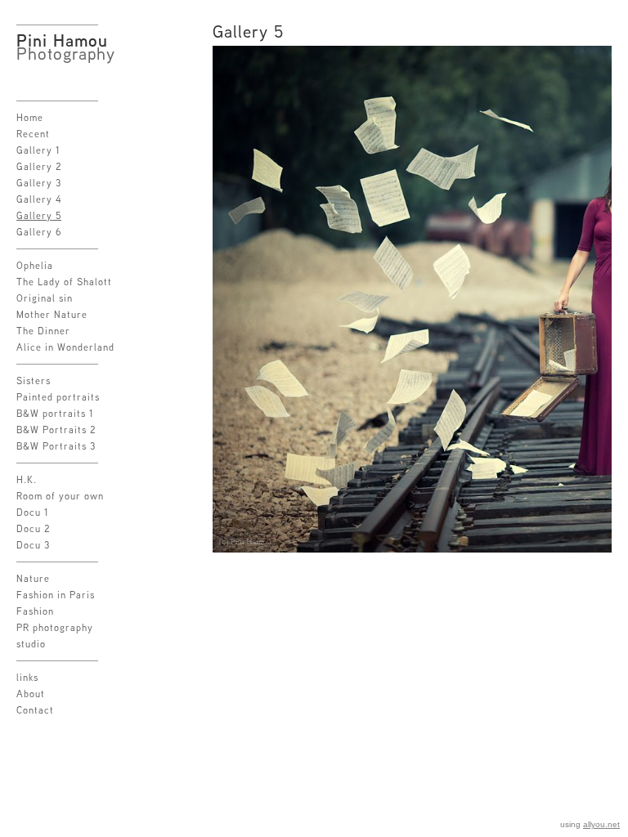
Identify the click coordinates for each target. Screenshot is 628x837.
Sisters (33, 380)
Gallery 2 (39, 166)
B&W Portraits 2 (56, 429)
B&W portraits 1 (55, 413)
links (27, 677)
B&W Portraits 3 (56, 446)
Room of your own (60, 496)
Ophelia (34, 265)
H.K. (26, 479)
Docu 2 (33, 528)
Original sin (44, 298)
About (30, 693)
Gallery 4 (39, 199)
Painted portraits (58, 397)
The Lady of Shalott (64, 281)
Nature (33, 578)
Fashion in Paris (55, 595)
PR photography (54, 627)
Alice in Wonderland (65, 347)
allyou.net (601, 824)
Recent (33, 134)
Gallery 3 (38, 183)
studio (31, 644)
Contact (35, 710)
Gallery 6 (39, 232)
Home (29, 117)
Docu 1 (32, 512)
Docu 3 (33, 545)
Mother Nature (51, 314)
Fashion (35, 611)
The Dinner (43, 331)
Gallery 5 (38, 215)
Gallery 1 (38, 150)
